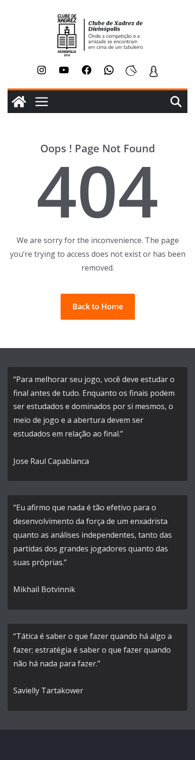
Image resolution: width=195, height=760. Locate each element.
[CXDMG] (19, 101)
